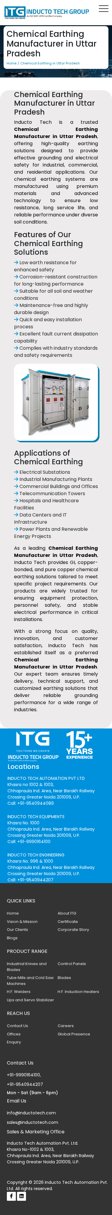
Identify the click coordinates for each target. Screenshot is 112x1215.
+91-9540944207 (25, 1084)
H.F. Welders (18, 991)
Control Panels (72, 964)
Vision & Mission (22, 921)
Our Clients (17, 929)
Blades (64, 977)
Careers (66, 1026)
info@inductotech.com (31, 1113)
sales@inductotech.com (32, 1122)
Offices (14, 1034)
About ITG (67, 913)
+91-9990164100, (24, 1075)
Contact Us (17, 1026)
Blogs (12, 938)
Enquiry (14, 1042)
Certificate (68, 921)
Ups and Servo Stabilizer (30, 1000)
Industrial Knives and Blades (27, 966)
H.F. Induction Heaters (78, 991)
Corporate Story (73, 929)
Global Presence (74, 1034)
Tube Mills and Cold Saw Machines (30, 980)
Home (13, 913)
